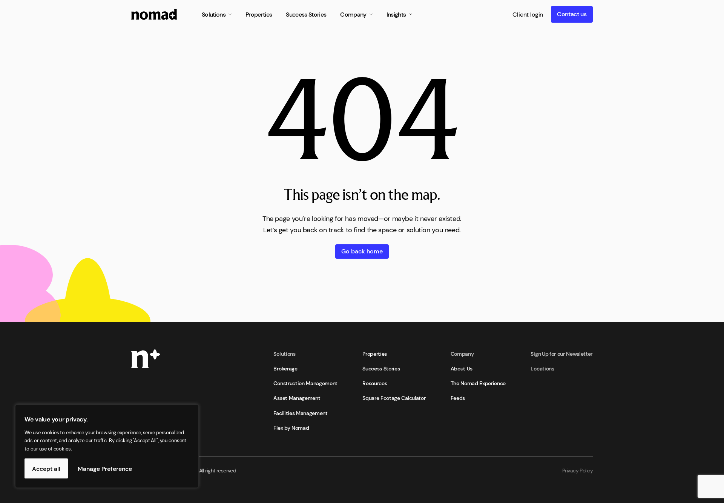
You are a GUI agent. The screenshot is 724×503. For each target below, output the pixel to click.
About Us (461, 368)
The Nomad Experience (478, 383)
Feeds (458, 398)
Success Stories (381, 368)
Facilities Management (300, 413)
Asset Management (296, 398)
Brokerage (285, 368)
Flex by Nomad (291, 427)
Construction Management (305, 383)
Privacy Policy (577, 470)
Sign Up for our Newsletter (562, 353)
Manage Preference (105, 468)
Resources (374, 383)
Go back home (362, 250)
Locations (542, 368)
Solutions (284, 353)
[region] (98, 446)
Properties (374, 353)
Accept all (46, 468)
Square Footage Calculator (393, 398)
